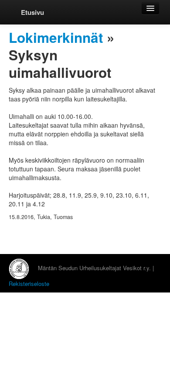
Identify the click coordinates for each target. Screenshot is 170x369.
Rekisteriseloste (29, 283)
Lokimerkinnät (56, 37)
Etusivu (32, 12)
